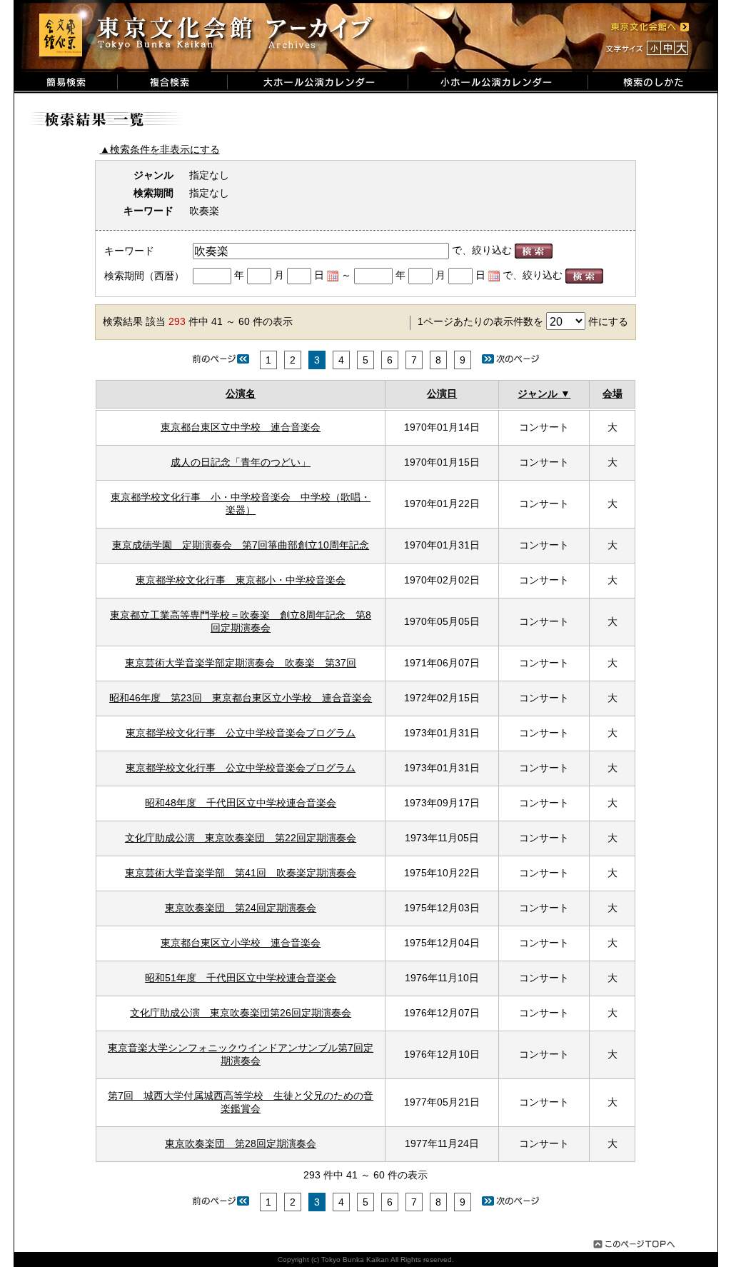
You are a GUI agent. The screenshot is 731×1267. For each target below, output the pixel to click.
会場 (612, 393)
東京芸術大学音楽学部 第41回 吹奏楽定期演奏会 (240, 872)
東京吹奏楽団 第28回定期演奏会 (240, 1143)
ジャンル (538, 393)
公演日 (442, 393)
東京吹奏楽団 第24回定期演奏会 (240, 907)
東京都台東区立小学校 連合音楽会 (241, 942)
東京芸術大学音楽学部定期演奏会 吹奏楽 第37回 (240, 662)
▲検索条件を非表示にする (160, 149)
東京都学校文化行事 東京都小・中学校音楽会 (241, 580)
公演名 (241, 393)
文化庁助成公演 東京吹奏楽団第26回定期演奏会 (240, 1012)
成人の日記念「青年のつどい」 (241, 462)
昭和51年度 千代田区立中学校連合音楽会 (240, 977)
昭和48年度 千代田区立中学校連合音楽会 (240, 802)
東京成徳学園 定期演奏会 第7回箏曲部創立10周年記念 (240, 545)
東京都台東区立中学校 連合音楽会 (241, 427)
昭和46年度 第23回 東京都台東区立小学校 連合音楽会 (240, 697)
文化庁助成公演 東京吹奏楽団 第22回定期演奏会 (240, 837)
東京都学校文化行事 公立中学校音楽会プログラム (241, 732)
